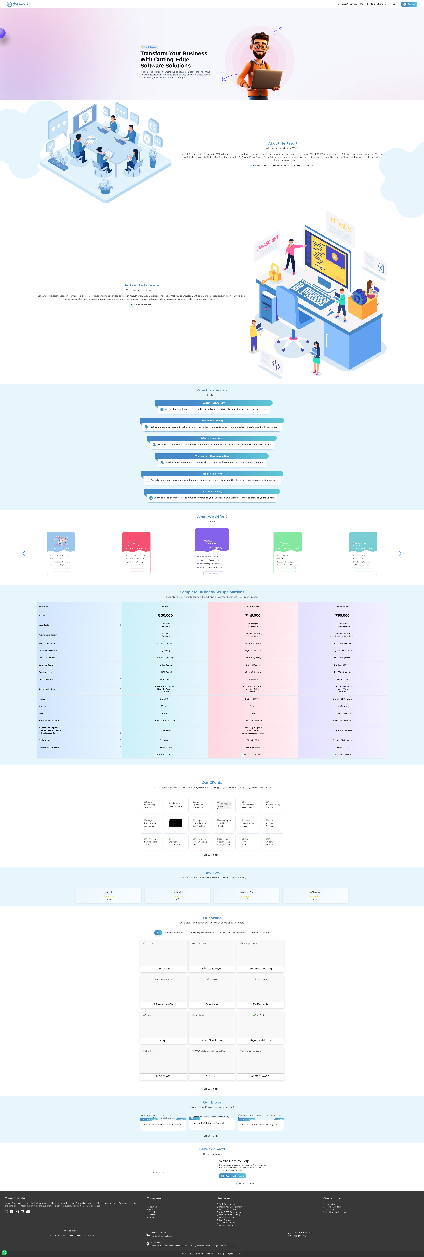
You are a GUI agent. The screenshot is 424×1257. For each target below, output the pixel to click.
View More (61, 570)
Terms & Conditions (333, 1207)
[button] (23, 553)
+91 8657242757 (300, 1236)
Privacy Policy (331, 1204)
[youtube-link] (29, 1212)
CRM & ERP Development (230, 1212)
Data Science (225, 1220)
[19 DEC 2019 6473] (212, 1116)
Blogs (362, 4)
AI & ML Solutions (227, 1223)
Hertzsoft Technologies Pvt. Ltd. (209, 1254)
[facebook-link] (12, 1212)
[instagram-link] (18, 1212)
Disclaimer (329, 1209)
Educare (411, 4)
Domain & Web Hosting (229, 1215)
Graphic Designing (227, 1225)
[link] (175, 804)
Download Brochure (234, 1176)
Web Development (227, 1204)
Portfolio (371, 4)
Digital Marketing (227, 1217)
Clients (380, 4)
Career (151, 1217)
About (345, 4)
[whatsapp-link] (7, 1212)
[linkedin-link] (23, 1212)
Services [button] (353, 4)
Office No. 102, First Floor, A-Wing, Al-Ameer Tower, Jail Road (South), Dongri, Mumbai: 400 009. (193, 1246)
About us (153, 1207)
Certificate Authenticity (335, 1212)
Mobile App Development (230, 1207)
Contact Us (390, 4)
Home (338, 4)
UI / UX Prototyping (228, 1209)
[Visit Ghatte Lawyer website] (151, 805)
